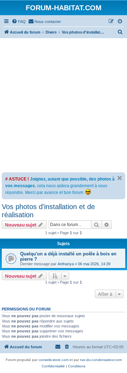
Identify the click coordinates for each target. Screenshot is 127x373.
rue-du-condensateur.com (101, 360)
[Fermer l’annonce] (119, 178)
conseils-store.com (53, 360)
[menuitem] (19, 21)
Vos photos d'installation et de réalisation (48, 211)
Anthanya (66, 264)
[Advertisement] (63, 105)
